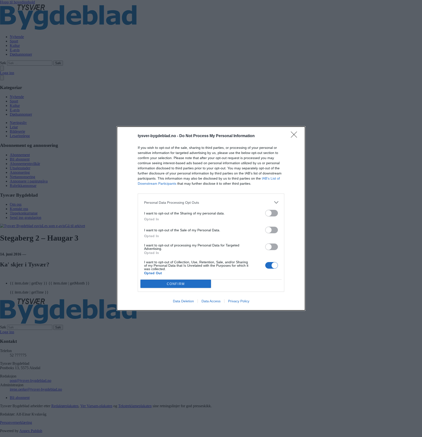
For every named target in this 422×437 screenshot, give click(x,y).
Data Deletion (183, 301)
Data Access (211, 301)
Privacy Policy (238, 301)
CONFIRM (176, 284)
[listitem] (211, 202)
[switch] (271, 213)
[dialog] (211, 218)
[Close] (295, 136)
